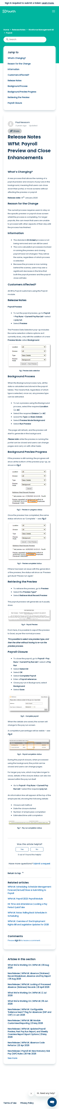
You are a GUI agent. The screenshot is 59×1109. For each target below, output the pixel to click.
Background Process (17, 86)
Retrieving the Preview (18, 97)
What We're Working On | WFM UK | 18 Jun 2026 (28, 1002)
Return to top (14, 873)
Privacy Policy (27, 1103)
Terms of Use (9, 1103)
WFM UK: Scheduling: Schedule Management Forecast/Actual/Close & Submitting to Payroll (29, 890)
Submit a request (41, 863)
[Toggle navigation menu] (53, 11)
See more (12, 1058)
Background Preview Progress (22, 91)
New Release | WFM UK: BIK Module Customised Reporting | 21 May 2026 (25, 1022)
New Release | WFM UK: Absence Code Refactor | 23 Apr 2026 (26, 1044)
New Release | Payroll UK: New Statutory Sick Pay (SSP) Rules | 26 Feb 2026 (29, 1052)
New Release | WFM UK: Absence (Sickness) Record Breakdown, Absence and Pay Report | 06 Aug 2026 (29, 976)
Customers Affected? (18, 74)
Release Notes (18, 29)
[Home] (9, 11)
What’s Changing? (17, 58)
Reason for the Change (19, 63)
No (37, 849)
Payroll (9, 32)
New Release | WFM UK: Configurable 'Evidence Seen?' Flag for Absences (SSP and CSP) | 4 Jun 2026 (29, 1012)
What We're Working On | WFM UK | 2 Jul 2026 (27, 994)
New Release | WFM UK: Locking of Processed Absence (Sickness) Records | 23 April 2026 (29, 986)
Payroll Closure (15, 102)
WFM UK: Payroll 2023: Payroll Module (25, 898)
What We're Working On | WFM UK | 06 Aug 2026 (28, 966)
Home (6, 29)
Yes (22, 849)
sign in (18, 940)
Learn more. (48, 2)
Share (16, 131)
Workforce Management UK (41, 29)
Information (13, 69)
